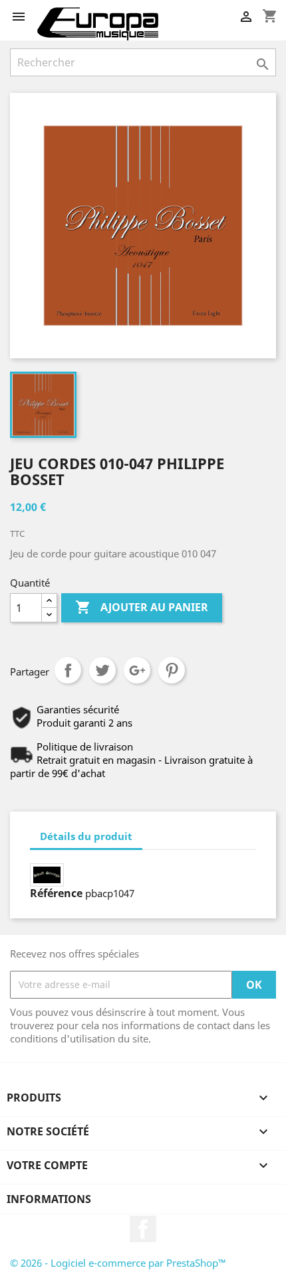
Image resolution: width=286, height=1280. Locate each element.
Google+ (137, 670)
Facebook (143, 1229)
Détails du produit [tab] (86, 836)
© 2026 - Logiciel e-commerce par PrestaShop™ (118, 1262)
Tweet (102, 670)
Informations (49, 1199)
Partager (68, 670)
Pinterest (171, 670)
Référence (56, 893)
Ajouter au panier (141, 607)
